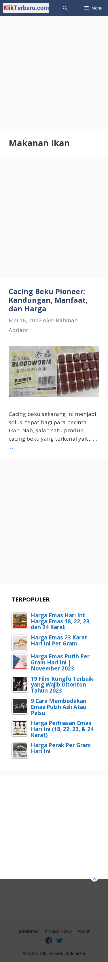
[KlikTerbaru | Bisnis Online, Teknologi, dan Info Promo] (26, 8)
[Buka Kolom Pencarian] (65, 8)
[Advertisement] (54, 70)
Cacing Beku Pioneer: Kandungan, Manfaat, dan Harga (48, 299)
